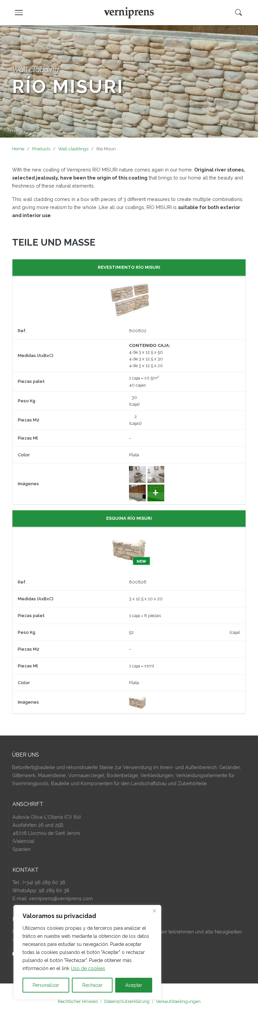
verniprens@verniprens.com (61, 898)
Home (18, 148)
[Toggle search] (238, 13)
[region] (87, 952)
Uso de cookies (88, 968)
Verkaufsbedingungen (178, 1001)
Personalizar (46, 985)
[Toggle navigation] (19, 12)
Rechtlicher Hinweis (78, 1001)
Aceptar (133, 985)
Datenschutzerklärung (126, 1001)
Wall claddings (73, 148)
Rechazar (92, 985)
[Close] (154, 911)
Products (41, 148)
